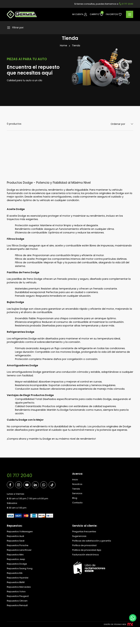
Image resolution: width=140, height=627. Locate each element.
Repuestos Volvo (16, 591)
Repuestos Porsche (17, 545)
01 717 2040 (19, 475)
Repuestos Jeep (16, 559)
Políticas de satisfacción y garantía (91, 540)
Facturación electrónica (85, 554)
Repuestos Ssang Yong (19, 568)
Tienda (76, 45)
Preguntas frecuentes (84, 531)
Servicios (77, 493)
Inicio (75, 479)
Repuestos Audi (15, 536)
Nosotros (77, 484)
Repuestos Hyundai (17, 577)
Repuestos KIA (14, 573)
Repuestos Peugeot (18, 596)
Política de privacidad (84, 545)
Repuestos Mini (15, 554)
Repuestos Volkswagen (20, 531)
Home (63, 45)
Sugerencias (79, 536)
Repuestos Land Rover (19, 550)
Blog (74, 498)
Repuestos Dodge (17, 563)
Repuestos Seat (15, 540)
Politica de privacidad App (86, 550)
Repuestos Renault (17, 605)
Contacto (77, 502)
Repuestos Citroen (17, 600)
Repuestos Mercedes (19, 586)
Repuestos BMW (16, 582)
